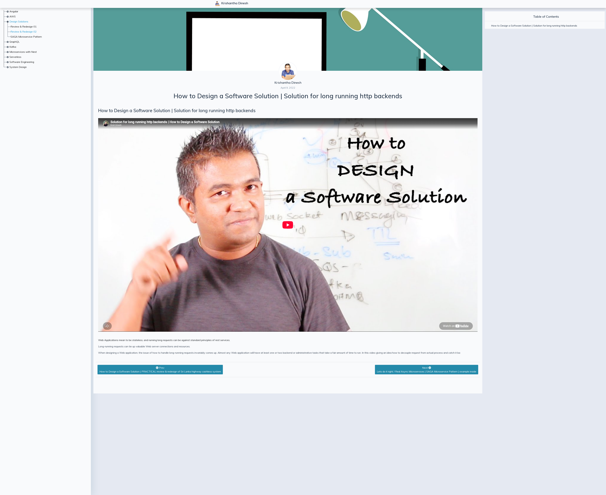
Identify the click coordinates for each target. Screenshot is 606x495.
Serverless (15, 56)
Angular (13, 11)
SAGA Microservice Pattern (26, 36)
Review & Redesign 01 (24, 26)
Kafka (12, 46)
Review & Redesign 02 (24, 31)
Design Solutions (18, 21)
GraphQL (14, 41)
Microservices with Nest (23, 51)
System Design (18, 67)
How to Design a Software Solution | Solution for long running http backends (176, 110)
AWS (12, 16)
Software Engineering (21, 61)
